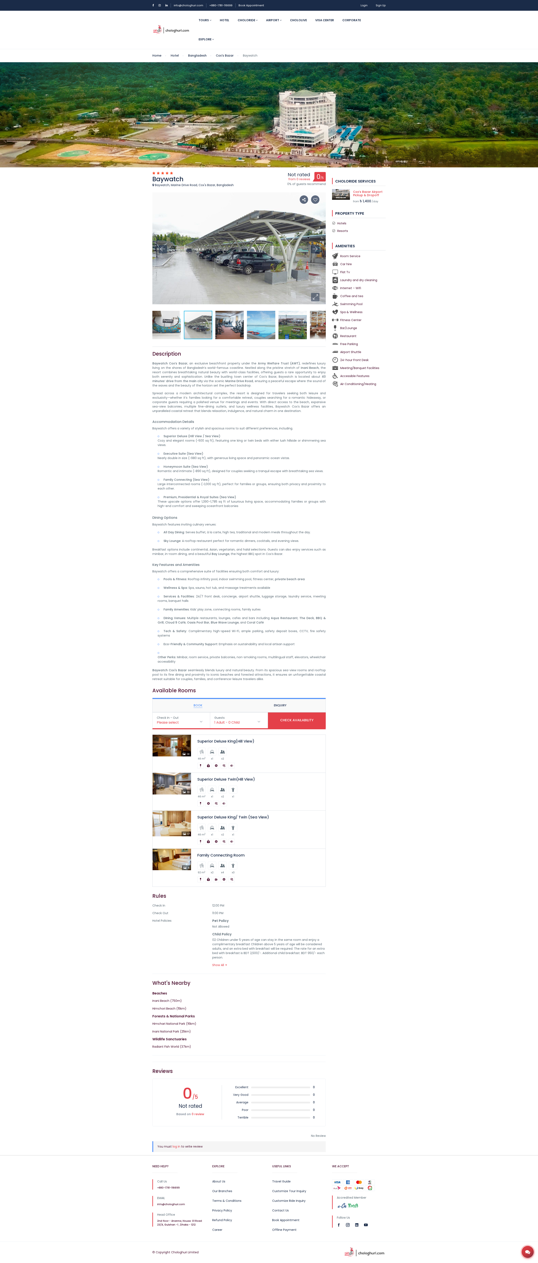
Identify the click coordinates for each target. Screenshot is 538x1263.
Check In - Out (168, 718)
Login (364, 5)
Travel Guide (281, 1181)
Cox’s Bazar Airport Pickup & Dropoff (367, 193)
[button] (315, 297)
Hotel (224, 20)
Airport (273, 20)
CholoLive (298, 20)
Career (217, 1230)
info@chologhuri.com (188, 5)
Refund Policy (222, 1220)
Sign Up (381, 5)
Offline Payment (284, 1230)
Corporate (351, 20)
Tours (204, 20)
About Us (218, 1181)
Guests (219, 718)
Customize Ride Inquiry (289, 1201)
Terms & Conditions (226, 1201)
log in (176, 1146)
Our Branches (222, 1191)
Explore (205, 39)
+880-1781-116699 (220, 5)
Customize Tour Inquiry (289, 1191)
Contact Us (280, 1210)
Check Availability (297, 720)
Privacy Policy (222, 1210)
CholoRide (247, 20)
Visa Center (324, 20)
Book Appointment (251, 5)
